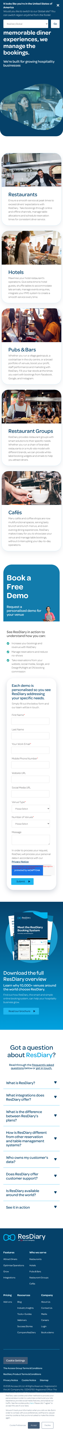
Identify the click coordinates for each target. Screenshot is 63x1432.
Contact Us (46, 1307)
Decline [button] (48, 1425)
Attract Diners (10, 1259)
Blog (19, 1301)
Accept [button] (34, 1425)
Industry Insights (25, 1307)
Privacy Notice (20, 861)
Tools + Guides (24, 1313)
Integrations (9, 1277)
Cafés (32, 1283)
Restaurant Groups (38, 1277)
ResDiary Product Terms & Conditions (22, 1374)
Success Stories (25, 1326)
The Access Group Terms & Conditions (22, 1368)
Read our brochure (19, 1011)
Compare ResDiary (26, 1332)
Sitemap (44, 1380)
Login (44, 1326)
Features (8, 1252)
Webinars (22, 1320)
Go (55, 23)
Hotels (32, 1265)
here (32, 1403)
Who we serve (37, 1252)
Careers (45, 1320)
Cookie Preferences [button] (18, 1425)
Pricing (7, 1295)
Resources (23, 1295)
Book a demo (47, 1332)
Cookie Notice (29, 1380)
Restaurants (35, 1259)
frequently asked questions (32, 1066)
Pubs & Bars (35, 1271)
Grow (6, 1271)
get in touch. (44, 1068)
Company (47, 1295)
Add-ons (7, 1301)
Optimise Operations (13, 1265)
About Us (45, 1301)
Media (44, 1313)
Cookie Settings (15, 1360)
